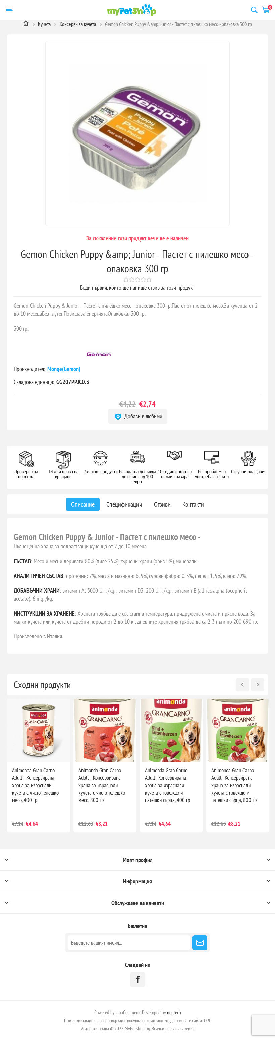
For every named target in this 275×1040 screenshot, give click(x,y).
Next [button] (257, 684)
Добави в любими (142, 416)
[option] (38, 765)
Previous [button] (242, 684)
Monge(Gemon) (64, 369)
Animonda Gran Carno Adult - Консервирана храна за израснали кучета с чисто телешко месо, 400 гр (35, 785)
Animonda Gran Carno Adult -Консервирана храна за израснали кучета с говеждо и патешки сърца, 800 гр (234, 785)
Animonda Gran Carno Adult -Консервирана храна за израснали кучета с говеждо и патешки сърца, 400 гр (167, 785)
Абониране (199, 942)
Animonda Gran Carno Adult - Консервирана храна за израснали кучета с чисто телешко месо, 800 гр (101, 785)
